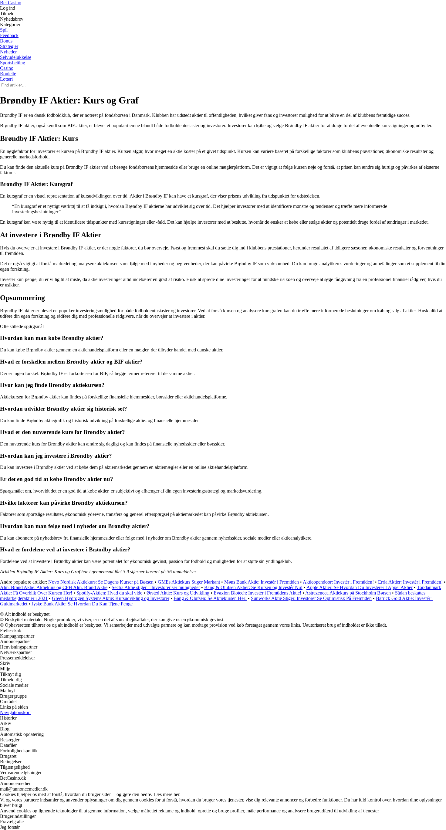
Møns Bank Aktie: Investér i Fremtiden (261, 581)
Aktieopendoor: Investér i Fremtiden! (338, 581)
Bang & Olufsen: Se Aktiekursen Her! (210, 598)
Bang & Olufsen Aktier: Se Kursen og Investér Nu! (253, 587)
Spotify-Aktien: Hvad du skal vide (109, 592)
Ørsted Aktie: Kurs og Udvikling (178, 592)
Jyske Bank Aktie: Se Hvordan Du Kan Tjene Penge (82, 603)
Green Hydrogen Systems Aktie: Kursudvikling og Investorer (110, 598)
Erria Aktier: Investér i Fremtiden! (410, 581)
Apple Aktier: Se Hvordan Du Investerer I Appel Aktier (359, 587)
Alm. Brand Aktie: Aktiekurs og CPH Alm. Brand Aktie (53, 587)
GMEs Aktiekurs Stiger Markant (189, 581)
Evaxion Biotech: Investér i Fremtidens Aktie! (257, 592)
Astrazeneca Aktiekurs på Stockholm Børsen (348, 592)
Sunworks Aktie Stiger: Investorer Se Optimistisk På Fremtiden (311, 598)
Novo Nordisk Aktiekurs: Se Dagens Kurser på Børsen (101, 581)
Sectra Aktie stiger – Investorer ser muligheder (156, 587)
